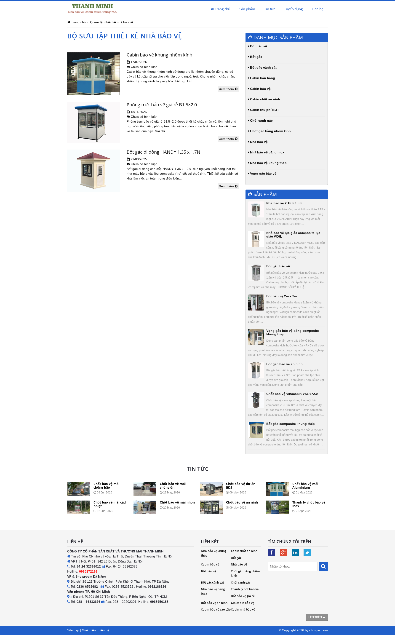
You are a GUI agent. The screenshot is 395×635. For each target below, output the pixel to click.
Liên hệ (317, 9)
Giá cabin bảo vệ (242, 603)
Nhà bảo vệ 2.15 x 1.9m (284, 203)
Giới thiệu (89, 630)
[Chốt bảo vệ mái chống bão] (78, 489)
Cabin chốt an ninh (264, 99)
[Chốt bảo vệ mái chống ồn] (144, 489)
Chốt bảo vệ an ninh (242, 502)
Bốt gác (255, 57)
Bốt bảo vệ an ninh (214, 603)
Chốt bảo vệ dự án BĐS (240, 485)
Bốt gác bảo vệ (278, 266)
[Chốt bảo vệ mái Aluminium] (277, 489)
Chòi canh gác (261, 120)
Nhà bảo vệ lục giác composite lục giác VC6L (293, 234)
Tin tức (269, 9)
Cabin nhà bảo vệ (243, 609)
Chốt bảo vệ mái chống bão (106, 485)
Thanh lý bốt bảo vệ (245, 589)
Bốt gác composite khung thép (290, 424)
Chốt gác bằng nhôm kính (270, 131)
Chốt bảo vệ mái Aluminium (305, 485)
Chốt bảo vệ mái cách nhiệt (110, 504)
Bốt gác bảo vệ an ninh (284, 364)
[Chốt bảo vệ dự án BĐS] (211, 489)
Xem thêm (227, 89)
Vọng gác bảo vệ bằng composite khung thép (292, 332)
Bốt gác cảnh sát (263, 67)
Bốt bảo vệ (258, 46)
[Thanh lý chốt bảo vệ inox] (277, 507)
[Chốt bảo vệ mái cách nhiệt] (78, 507)
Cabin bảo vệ (260, 89)
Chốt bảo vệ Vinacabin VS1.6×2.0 (292, 394)
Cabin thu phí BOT (264, 110)
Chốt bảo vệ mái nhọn (177, 502)
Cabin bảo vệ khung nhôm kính (159, 55)
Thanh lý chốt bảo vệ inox (308, 504)
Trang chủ (222, 9)
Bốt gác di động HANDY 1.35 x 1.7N (163, 152)
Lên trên (315, 617)
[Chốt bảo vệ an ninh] (211, 507)
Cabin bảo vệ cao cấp (216, 609)
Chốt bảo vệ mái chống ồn (173, 485)
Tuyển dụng (293, 9)
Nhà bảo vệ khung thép (268, 163)
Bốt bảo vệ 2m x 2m (281, 296)
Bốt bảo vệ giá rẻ (243, 596)
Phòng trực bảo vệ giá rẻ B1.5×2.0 (162, 105)
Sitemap (73, 630)
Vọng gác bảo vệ (262, 173)
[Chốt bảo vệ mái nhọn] (144, 507)
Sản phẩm (247, 9)
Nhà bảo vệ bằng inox (266, 152)
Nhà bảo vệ (258, 142)
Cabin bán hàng (262, 78)
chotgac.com (318, 630)
